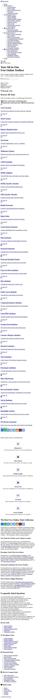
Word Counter (11, 8)
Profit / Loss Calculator (13, 37)
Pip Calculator (11, 36)
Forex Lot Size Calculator (14, 34)
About (5, 58)
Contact (6, 692)
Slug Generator (11, 27)
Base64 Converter (12, 22)
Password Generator (12, 30)
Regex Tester (10, 24)
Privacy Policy (8, 691)
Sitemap (6, 694)
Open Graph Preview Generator (22, 586)
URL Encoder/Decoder (7, 558)
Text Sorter (10, 11)
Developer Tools (10, 14)
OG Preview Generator (13, 57)
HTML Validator (11, 17)
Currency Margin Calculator (14, 43)
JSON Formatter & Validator (19, 555)
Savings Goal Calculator (13, 42)
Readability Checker (12, 55)
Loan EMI (8, 575)
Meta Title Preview (12, 51)
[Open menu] (4, 61)
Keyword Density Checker (14, 52)
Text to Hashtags (11, 54)
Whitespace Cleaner (12, 13)
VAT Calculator (11, 46)
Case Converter (11, 7)
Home (5, 4)
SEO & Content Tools (11, 49)
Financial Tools (9, 33)
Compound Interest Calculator (15, 39)
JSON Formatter (11, 16)
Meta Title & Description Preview (24, 582)
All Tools (4, 101)
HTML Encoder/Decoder (20, 558)
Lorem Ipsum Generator (13, 25)
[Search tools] (2, 61)
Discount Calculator (12, 45)
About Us (6, 689)
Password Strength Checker (14, 31)
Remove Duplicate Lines (14, 10)
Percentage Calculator (13, 48)
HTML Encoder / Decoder (14, 19)
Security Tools (9, 28)
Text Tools (8, 5)
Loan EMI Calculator (13, 40)
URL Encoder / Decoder (13, 21)
